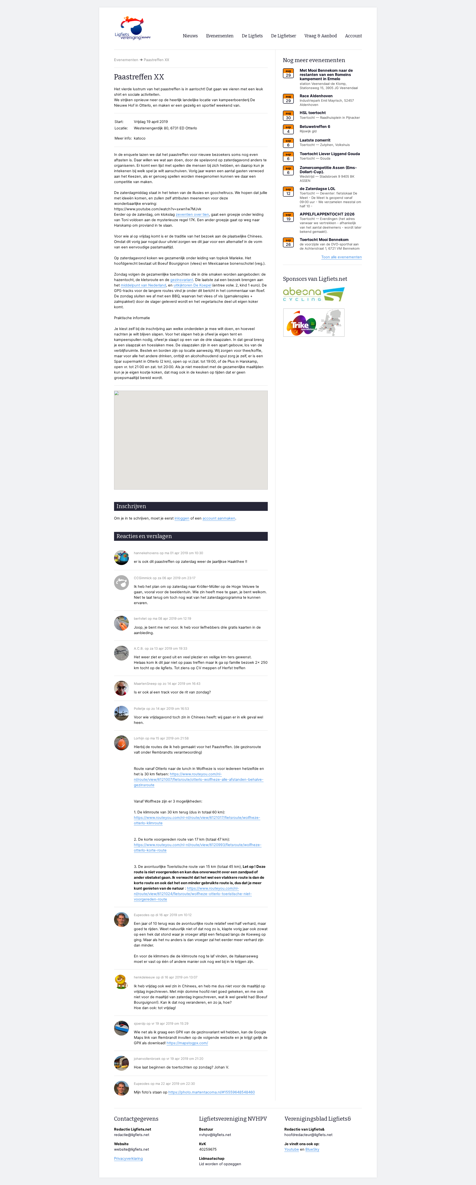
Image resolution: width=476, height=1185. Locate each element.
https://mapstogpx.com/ (187, 1043)
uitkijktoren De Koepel (192, 285)
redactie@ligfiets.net (131, 1135)
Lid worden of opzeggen (220, 1164)
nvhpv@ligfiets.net (215, 1135)
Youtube (291, 1149)
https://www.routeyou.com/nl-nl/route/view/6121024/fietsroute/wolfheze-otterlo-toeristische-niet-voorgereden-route (193, 893)
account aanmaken (219, 518)
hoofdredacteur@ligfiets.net (308, 1135)
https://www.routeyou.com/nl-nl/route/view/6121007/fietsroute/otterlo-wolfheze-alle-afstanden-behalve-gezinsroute (199, 779)
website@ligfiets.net (131, 1149)
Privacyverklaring (128, 1158)
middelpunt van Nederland (143, 285)
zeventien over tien (192, 214)
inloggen (182, 518)
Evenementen (126, 60)
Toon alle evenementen (341, 257)
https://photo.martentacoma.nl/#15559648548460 (211, 1092)
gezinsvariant (181, 280)
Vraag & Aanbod (320, 36)
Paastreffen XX (156, 60)
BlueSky (312, 1149)
